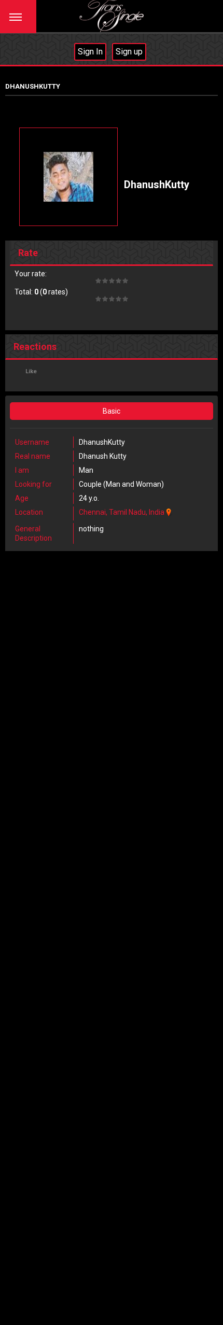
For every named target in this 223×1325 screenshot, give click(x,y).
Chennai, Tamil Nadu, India (121, 512)
